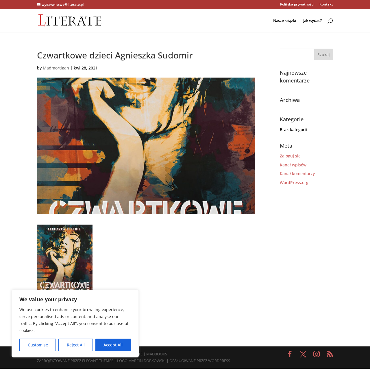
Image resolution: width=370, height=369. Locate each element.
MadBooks (156, 354)
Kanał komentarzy (297, 173)
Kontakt (326, 5)
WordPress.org (294, 182)
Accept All (113, 345)
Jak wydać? (312, 21)
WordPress (219, 360)
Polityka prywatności (297, 5)
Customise (38, 345)
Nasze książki (284, 21)
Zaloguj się (290, 156)
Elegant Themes (97, 360)
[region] (75, 323)
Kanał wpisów (293, 165)
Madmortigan (56, 68)
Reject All (76, 345)
